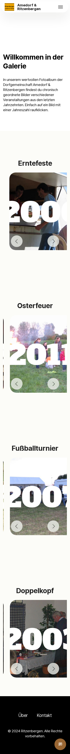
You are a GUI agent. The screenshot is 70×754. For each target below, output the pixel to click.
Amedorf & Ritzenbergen (29, 6)
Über (23, 715)
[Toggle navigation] (60, 7)
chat (60, 744)
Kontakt (44, 715)
